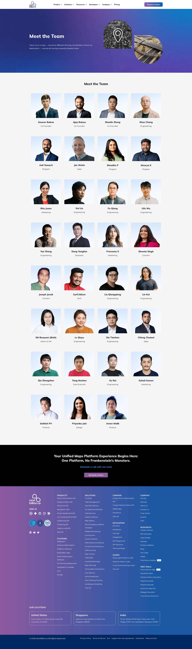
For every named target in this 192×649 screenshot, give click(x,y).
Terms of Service (99, 638)
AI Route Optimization (66, 545)
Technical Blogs (119, 548)
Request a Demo (153, 4)
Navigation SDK (63, 509)
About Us (144, 506)
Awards (143, 517)
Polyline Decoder (147, 585)
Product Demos (146, 530)
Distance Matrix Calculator (150, 577)
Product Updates (147, 545)
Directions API (62, 506)
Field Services (90, 513)
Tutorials (116, 533)
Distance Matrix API (64, 502)
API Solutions (118, 545)
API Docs (116, 526)
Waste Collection (91, 517)
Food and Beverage (92, 562)
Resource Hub (151, 638)
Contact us (144, 509)
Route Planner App (147, 570)
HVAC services (90, 550)
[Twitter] (38, 532)
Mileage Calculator (147, 592)
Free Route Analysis (148, 560)
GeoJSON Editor (146, 573)
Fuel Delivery (90, 573)
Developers (93, 4)
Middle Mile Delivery (93, 531)
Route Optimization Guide (123, 558)
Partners (143, 502)
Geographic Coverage (65, 567)
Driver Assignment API (66, 513)
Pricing (117, 4)
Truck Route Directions (149, 596)
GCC (59, 571)
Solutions (68, 4)
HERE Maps (117, 509)
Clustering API (62, 524)
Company (106, 4)
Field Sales (89, 558)
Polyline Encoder (147, 581)
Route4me (117, 513)
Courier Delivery (91, 539)
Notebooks (117, 530)
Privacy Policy (85, 638)
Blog (142, 549)
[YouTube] (34, 532)
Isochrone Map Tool (148, 588)
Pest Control (90, 554)
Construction (90, 535)
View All (60, 532)
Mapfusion (61, 541)
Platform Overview (64, 549)
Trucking (88, 498)
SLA (108, 638)
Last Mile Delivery (92, 506)
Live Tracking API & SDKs (67, 517)
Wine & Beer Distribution (94, 569)
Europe (60, 575)
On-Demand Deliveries (94, 509)
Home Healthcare (92, 577)
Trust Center (145, 513)
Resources (80, 4)
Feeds (142, 557)
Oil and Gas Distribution (94, 547)
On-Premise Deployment (67, 563)
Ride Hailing (89, 521)
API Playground (119, 541)
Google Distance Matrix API (123, 505)
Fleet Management (92, 502)
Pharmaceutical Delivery (94, 543)
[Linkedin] (30, 532)
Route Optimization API (66, 498)
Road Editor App (63, 553)
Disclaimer (140, 638)
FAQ (142, 521)
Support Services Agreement (123, 638)
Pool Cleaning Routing (94, 580)
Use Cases (144, 553)
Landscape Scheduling (93, 584)
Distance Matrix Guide (121, 562)
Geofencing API (63, 521)
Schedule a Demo (96, 475)
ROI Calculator (146, 534)
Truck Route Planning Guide (124, 565)
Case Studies (145, 538)
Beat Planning (90, 565)
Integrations (117, 537)
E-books (143, 541)
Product (57, 4)
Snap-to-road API (63, 528)
